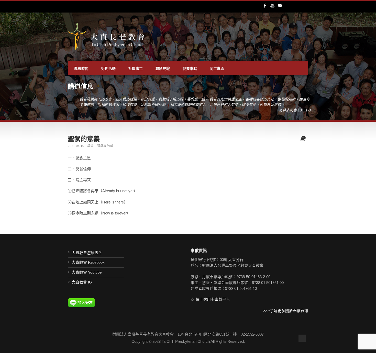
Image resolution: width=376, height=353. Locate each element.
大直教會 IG (82, 282)
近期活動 (108, 68)
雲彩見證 (163, 68)
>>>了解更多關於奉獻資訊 (285, 311)
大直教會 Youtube (87, 272)
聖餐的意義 (84, 138)
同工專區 (217, 68)
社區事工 (135, 68)
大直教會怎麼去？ (87, 252)
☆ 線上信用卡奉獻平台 (210, 299)
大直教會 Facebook (88, 262)
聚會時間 (81, 68)
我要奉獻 (190, 68)
